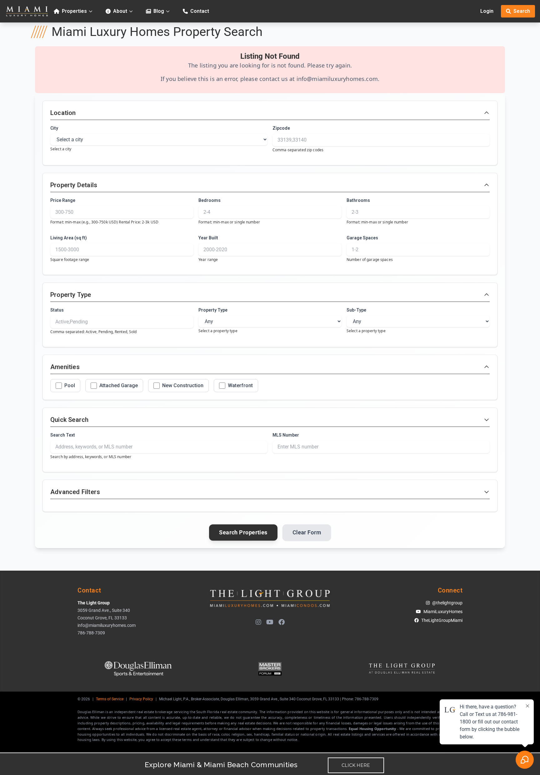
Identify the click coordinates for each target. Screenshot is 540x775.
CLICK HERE (356, 765)
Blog (158, 11)
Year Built (208, 237)
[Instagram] (258, 622)
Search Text (62, 435)
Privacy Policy (141, 699)
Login (486, 11)
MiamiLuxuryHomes (442, 611)
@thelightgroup (447, 602)
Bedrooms (209, 200)
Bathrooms (358, 200)
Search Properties (243, 532)
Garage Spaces (362, 237)
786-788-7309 (91, 632)
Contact (199, 11)
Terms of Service (109, 699)
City (54, 128)
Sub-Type (356, 310)
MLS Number (285, 435)
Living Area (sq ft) (68, 237)
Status (57, 310)
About (120, 11)
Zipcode (281, 128)
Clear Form (306, 532)
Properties (74, 11)
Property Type (213, 310)
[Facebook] (281, 622)
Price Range (62, 200)
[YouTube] (269, 622)
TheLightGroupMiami (441, 620)
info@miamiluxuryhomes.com (337, 78)
